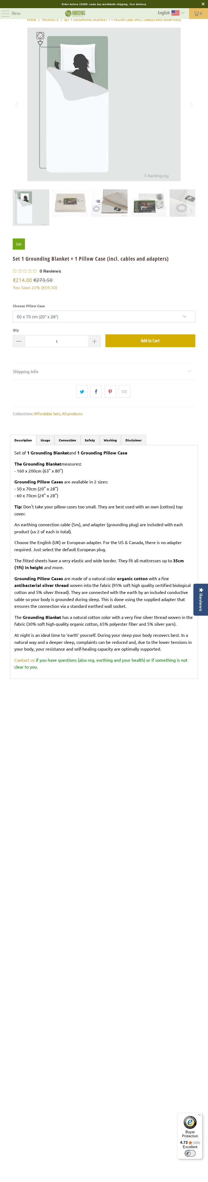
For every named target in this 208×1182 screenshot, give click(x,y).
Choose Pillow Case (29, 305)
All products (72, 413)
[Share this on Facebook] (96, 391)
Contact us (24, 660)
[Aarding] (75, 13)
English (164, 13)
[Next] (191, 104)
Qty (16, 330)
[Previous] (16, 104)
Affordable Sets (47, 413)
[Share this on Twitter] (82, 391)
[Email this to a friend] (124, 391)
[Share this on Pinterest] (110, 391)
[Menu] (2, 13)
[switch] (190, 1153)
